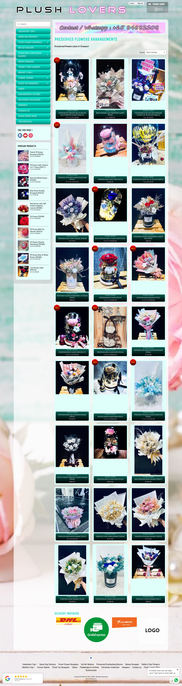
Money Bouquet (26, 61)
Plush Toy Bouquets (28, 83)
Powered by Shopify (91, 681)
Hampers (22, 105)
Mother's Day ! (25, 72)
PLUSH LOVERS (90, 677)
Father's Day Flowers (29, 67)
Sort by (142, 52)
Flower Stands (25, 77)
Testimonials (25, 121)
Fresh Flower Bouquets (30, 42)
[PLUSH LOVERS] (70, 9)
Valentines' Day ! (27, 31)
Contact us (24, 110)
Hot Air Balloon (26, 47)
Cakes (21, 88)
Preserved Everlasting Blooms (29, 55)
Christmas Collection (29, 99)
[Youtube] (25, 135)
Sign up (140, 3)
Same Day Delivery (28, 36)
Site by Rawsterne (91, 679)
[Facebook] (20, 135)
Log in (132, 3)
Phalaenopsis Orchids (29, 94)
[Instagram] (30, 135)
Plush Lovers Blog (27, 116)
